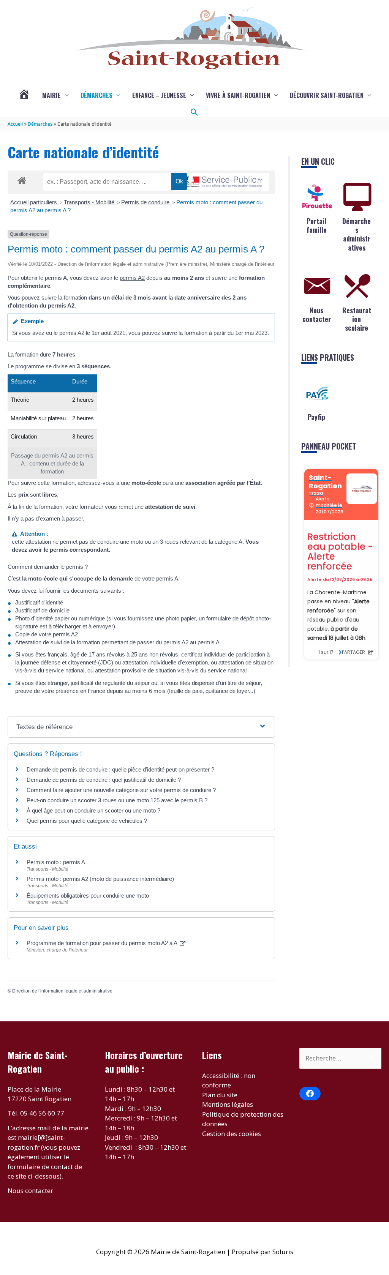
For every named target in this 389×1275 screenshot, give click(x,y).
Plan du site (219, 1094)
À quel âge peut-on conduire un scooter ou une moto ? (93, 810)
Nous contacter (316, 314)
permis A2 (132, 278)
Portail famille (317, 225)
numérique (92, 618)
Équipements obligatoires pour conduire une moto (88, 895)
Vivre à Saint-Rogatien (238, 95)
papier (62, 618)
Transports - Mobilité (90, 202)
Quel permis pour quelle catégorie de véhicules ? (87, 820)
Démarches (96, 95)
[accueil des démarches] (21, 179)
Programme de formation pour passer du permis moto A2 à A (103, 943)
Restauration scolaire (356, 319)
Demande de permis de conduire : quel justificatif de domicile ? (104, 779)
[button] (194, 112)
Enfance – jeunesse (159, 95)
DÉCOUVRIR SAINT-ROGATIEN (327, 95)
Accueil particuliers (34, 202)
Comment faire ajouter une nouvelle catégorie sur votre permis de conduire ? (121, 790)
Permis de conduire (146, 202)
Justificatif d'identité (39, 602)
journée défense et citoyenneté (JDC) (67, 662)
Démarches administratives (356, 234)
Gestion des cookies (231, 1133)
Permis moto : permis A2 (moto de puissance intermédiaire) (100, 879)
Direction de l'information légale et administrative (62, 991)
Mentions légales (227, 1104)
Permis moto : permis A (56, 862)
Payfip (316, 417)
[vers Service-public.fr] (221, 182)
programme (29, 366)
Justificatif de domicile (42, 610)
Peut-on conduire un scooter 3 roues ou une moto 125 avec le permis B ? (117, 800)
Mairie (51, 95)
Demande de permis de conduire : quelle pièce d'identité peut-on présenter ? (120, 769)
